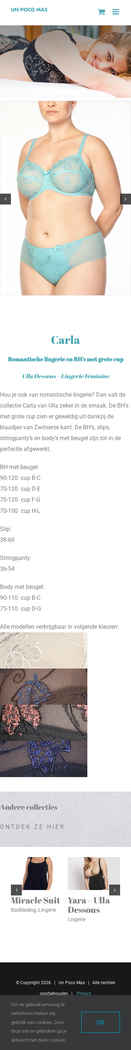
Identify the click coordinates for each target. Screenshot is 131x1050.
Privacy (83, 993)
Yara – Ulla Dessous (89, 904)
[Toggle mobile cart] (101, 12)
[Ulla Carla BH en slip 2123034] (65, 104)
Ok (100, 1022)
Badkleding (23, 910)
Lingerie (47, 910)
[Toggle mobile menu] (116, 12)
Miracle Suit (35, 900)
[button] (5, 199)
